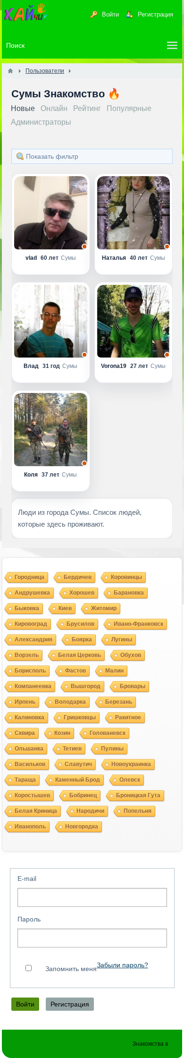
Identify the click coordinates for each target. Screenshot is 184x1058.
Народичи (90, 811)
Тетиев (72, 748)
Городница (29, 577)
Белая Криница (36, 811)
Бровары (132, 686)
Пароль (29, 919)
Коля (31, 474)
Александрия (33, 639)
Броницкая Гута (138, 795)
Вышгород (85, 686)
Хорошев (81, 592)
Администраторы (41, 122)
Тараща (25, 779)
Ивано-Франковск (138, 624)
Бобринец (83, 795)
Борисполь (30, 670)
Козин (62, 733)
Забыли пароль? (122, 965)
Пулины (112, 748)
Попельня (137, 811)
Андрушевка (32, 592)
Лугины (121, 639)
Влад (32, 366)
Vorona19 (114, 366)
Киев (65, 608)
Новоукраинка (131, 764)
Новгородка (81, 826)
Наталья (114, 258)
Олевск (129, 779)
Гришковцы (80, 717)
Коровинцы (126, 577)
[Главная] (10, 70)
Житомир (104, 608)
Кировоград (31, 624)
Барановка (129, 592)
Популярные (129, 108)
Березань (118, 702)
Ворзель (27, 655)
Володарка (70, 702)
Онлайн (54, 108)
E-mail (26, 878)
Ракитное (128, 717)
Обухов (130, 655)
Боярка (82, 639)
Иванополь (30, 826)
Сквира (25, 733)
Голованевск (107, 733)
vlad (31, 258)
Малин (114, 670)
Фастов (75, 670)
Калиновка (29, 717)
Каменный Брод (77, 779)
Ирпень (25, 702)
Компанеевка (33, 686)
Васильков (30, 764)
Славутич (78, 764)
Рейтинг (87, 108)
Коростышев (32, 795)
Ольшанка (29, 748)
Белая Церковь (79, 655)
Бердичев (78, 577)
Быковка (27, 608)
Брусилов (80, 624)
